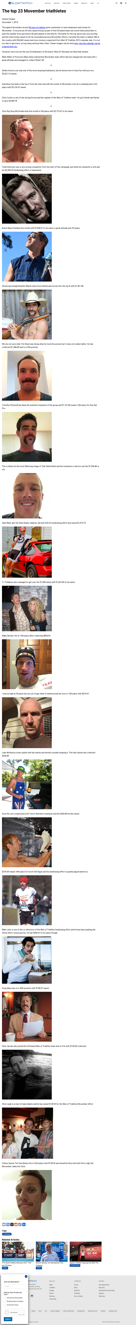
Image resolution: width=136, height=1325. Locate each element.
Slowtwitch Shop (12, 1305)
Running (52, 1296)
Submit (8, 1319)
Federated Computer (114, 1322)
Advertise (102, 1296)
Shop (92, 3)
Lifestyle (6, 1234)
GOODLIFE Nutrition (68, 1311)
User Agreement (104, 1285)
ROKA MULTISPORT (92, 1311)
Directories (67, 3)
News (51, 1285)
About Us (102, 1287)
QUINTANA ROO (81, 1311)
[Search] (117, 3)
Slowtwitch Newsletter (15, 1298)
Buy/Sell (57, 3)
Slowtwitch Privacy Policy (107, 1290)
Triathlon (52, 1287)
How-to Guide (78, 1296)
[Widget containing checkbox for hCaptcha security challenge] (14, 1312)
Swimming (52, 1299)
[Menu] (126, 3)
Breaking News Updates (15, 1301)
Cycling (51, 1290)
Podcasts (84, 3)
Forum (76, 3)
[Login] (121, 3)
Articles (48, 3)
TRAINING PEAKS (113, 1311)
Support (101, 1293)
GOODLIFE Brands (55, 1311)
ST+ (98, 3)
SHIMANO (103, 1311)
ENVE (40, 1311)
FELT (46, 1311)
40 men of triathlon (37, 27)
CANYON (33, 1311)
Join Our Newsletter (12, 1282)
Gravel (51, 1293)
